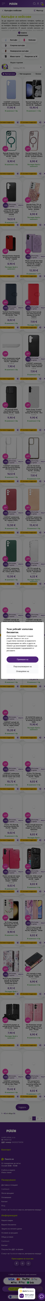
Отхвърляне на (22, 671)
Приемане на (22, 659)
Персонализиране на (23, 666)
